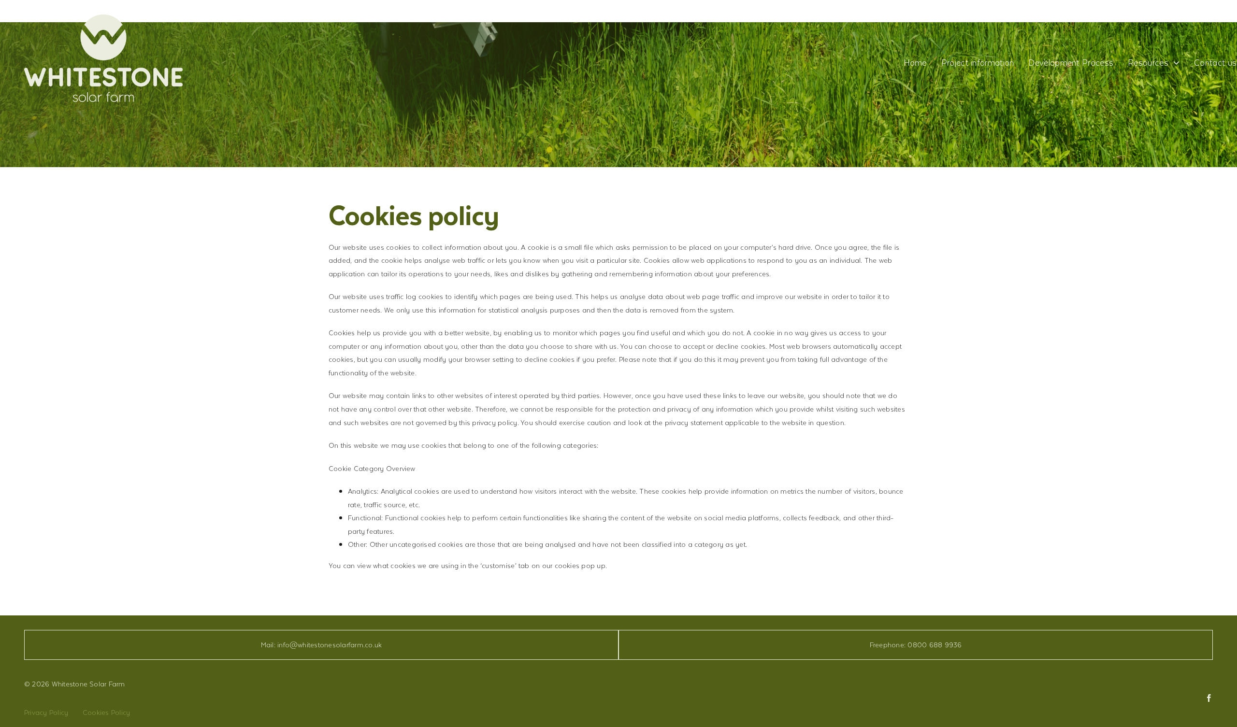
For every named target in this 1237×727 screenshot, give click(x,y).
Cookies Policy (106, 712)
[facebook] (1209, 698)
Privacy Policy (46, 712)
